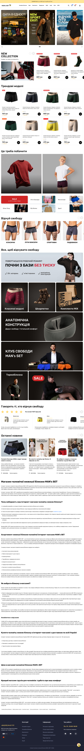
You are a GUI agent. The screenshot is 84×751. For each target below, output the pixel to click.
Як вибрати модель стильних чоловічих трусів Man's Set (67, 459)
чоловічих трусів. (57, 511)
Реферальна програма (49, 735)
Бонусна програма (48, 732)
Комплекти (25, 732)
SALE (23, 738)
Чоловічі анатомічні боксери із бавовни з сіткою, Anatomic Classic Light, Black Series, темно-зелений (10, 137)
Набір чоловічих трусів (17, 709)
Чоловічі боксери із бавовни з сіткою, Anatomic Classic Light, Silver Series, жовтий (55, 421)
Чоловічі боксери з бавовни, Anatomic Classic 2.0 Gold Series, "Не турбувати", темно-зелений (51, 108)
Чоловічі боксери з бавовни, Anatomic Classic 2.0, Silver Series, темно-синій (31, 108)
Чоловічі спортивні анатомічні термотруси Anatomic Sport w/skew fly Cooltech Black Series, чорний (10, 108)
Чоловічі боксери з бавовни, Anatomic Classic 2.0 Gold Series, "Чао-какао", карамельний (61, 72)
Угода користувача (48, 729)
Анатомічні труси (25, 709)
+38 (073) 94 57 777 (7, 725)
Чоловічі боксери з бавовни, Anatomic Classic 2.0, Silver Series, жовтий (51, 136)
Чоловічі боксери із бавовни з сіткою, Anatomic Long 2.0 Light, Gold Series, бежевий (72, 137)
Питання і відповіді (48, 726)
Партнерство (46, 738)
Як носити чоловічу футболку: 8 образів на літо (40, 459)
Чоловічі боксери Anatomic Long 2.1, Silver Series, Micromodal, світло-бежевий (21, 421)
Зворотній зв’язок (48, 740)
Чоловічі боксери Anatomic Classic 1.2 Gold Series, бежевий (31, 136)
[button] (58, 5)
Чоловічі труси (26, 726)
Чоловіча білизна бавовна (7, 709)
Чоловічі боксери (52, 709)
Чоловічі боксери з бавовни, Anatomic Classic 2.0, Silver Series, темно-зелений (73, 108)
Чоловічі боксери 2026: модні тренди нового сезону (14, 459)
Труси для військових (34, 709)
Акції (23, 740)
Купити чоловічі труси (43, 709)
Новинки (24, 735)
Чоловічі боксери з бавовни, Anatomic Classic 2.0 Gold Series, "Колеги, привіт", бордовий (43, 72)
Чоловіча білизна (27, 729)
